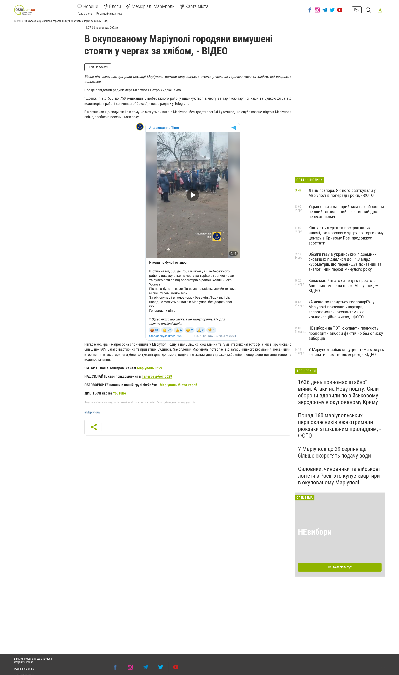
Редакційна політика (109, 13)
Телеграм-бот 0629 (157, 376)
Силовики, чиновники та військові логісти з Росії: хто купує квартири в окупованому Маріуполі (339, 475)
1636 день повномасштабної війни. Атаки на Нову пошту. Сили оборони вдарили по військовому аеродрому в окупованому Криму (338, 392)
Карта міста (196, 6)
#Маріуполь (92, 412)
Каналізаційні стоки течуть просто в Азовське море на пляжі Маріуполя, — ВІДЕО (343, 285)
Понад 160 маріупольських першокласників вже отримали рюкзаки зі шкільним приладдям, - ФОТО (339, 425)
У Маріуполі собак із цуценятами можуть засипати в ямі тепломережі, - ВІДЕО (346, 352)
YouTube (119, 393)
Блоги (115, 6)
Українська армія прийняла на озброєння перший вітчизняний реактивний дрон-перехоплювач (346, 211)
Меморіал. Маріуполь (153, 6)
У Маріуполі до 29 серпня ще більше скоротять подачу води (334, 452)
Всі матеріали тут (340, 567)
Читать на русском (98, 67)
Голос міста (85, 13)
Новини (90, 6)
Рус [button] (356, 10)
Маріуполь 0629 (149, 368)
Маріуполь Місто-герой (178, 385)
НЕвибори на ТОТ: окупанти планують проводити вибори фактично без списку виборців (345, 333)
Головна (18, 21)
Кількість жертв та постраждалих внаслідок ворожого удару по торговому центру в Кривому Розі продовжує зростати (346, 235)
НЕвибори (315, 532)
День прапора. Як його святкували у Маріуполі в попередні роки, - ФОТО (342, 193)
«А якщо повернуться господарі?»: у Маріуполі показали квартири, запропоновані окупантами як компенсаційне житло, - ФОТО (341, 309)
